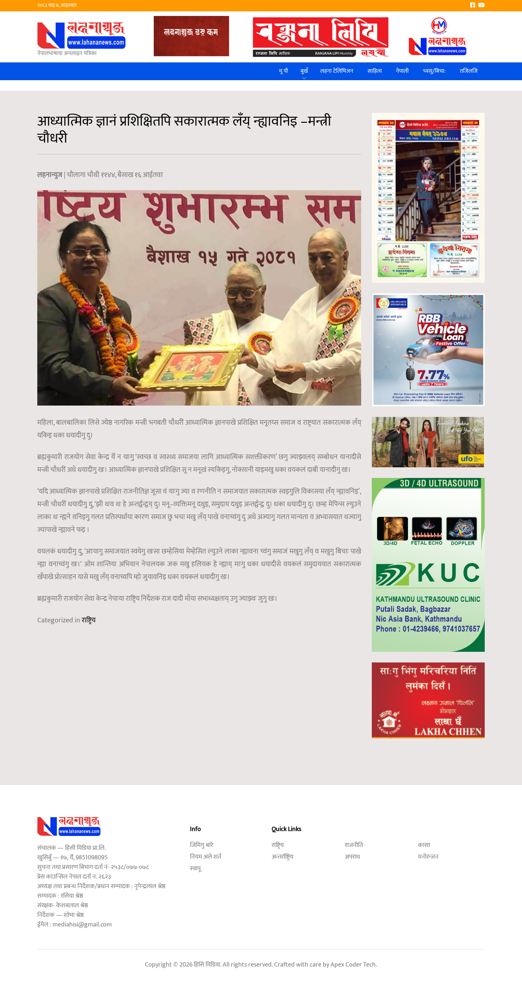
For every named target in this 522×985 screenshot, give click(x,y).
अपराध (352, 857)
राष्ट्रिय (89, 620)
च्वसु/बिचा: (434, 71)
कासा (424, 845)
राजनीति (354, 845)
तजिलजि (469, 71)
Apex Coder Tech (353, 964)
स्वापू (195, 868)
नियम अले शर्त (205, 857)
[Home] (81, 35)
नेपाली (402, 71)
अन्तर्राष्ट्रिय (282, 857)
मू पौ (283, 71)
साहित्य (375, 71)
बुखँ (304, 71)
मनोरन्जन (428, 857)
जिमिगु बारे (201, 845)
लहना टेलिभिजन (336, 71)
